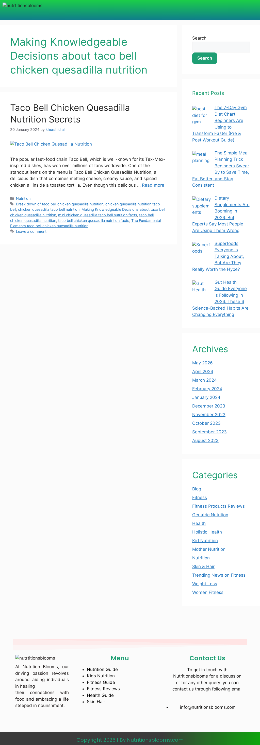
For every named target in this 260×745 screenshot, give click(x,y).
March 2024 (204, 380)
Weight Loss (204, 583)
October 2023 (206, 423)
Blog (196, 488)
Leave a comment (31, 231)
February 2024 (207, 388)
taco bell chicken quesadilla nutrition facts (93, 220)
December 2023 (208, 406)
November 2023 (208, 414)
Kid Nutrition (205, 540)
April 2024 (202, 371)
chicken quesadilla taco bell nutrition (48, 209)
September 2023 (209, 431)
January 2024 (206, 397)
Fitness (199, 497)
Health (199, 523)
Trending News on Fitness (219, 575)
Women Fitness (207, 592)
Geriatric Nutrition (210, 514)
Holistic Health (207, 532)
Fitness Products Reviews (218, 506)
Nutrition (23, 198)
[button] (136, 10)
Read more (153, 185)
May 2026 (202, 362)
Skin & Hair (203, 566)
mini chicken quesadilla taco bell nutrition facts (97, 215)
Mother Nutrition (208, 549)
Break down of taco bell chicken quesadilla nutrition (59, 204)
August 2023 (205, 440)
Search (199, 38)
